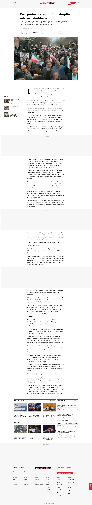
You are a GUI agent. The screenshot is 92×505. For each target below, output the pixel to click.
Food (58, 490)
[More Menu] (13, 2)
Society (14, 482)
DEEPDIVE (50, 5)
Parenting (59, 489)
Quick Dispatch (71, 479)
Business (26, 5)
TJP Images (70, 493)
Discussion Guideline (66, 499)
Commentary (48, 481)
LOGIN (78, 2)
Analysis (47, 484)
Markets (25, 485)
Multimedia (70, 488)
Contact (34, 499)
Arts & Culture (60, 482)
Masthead (16, 499)
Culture (58, 477)
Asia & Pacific (37, 479)
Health (58, 487)
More (69, 485)
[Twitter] (22, 472)
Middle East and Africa (31, 11)
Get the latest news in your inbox (64, 467)
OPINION (38, 5)
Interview (48, 489)
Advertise (40, 499)
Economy (25, 479)
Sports (69, 492)
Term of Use (75, 499)
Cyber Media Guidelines (25, 499)
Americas (37, 481)
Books (58, 492)
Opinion (47, 477)
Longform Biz (71, 481)
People (58, 485)
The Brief (48, 485)
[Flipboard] (24, 472)
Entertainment (60, 481)
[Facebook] (19, 472)
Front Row (57, 5)
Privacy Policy (57, 499)
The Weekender (65, 5)
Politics (14, 479)
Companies (26, 482)
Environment (59, 494)
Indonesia (19, 5)
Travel (69, 490)
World (32, 5)
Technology (59, 484)
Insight (47, 482)
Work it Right (59, 495)
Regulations (26, 484)
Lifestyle (58, 479)
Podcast (47, 490)
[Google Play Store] (47, 468)
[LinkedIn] (14, 472)
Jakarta (14, 481)
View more (53, 400)
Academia (48, 487)
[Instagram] (16, 472)
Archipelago (15, 484)
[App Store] (39, 468)
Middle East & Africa (39, 484)
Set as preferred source (66, 32)
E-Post (73, 5)
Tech (24, 481)
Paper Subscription (48, 499)
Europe (36, 482)
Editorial (47, 479)
